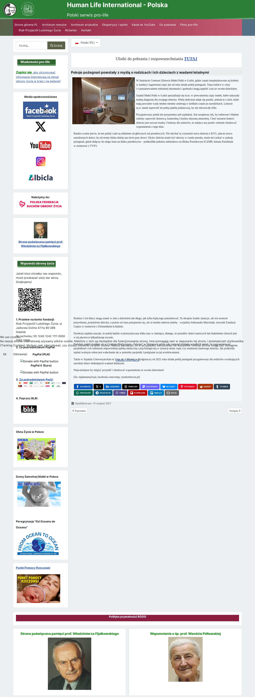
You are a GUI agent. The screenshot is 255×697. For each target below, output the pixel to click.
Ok (5, 354)
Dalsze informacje (127, 360)
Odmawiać (20, 354)
